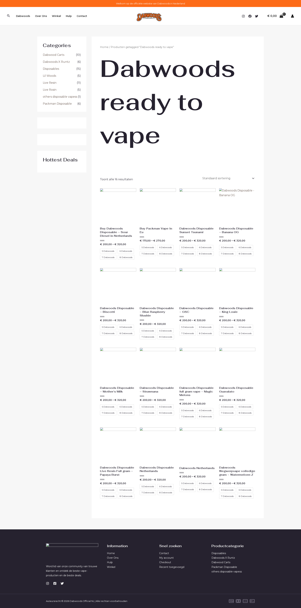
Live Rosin (49, 89)
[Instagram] (243, 16)
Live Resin (49, 82)
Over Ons (41, 16)
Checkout (165, 562)
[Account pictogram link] (292, 16)
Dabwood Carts (53, 54)
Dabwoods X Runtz (56, 61)
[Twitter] (256, 16)
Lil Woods (49, 75)
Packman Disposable (57, 103)
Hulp (69, 16)
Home (104, 47)
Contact (82, 16)
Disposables (51, 68)
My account (166, 557)
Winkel (56, 16)
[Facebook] (250, 16)
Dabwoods (23, 16)
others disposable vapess (60, 96)
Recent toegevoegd (171, 567)
